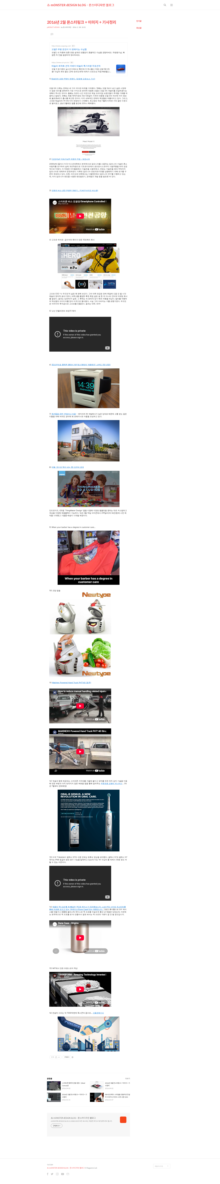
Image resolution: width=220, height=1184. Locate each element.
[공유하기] (56, 1057)
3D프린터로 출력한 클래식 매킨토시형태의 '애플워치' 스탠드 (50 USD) (81, 365)
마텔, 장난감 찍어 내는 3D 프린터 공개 (68, 467)
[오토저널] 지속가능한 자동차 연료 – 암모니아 (71, 159)
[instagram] (57, 1174)
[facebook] (47, 1174)
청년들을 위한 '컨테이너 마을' (64, 414)
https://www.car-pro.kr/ (60, 62)
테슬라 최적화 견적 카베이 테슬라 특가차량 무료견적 (76, 66)
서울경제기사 (98, 1013)
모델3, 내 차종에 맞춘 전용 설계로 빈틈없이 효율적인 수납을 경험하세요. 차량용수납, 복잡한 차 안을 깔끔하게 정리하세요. (88, 53)
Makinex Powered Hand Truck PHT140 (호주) (71, 682)
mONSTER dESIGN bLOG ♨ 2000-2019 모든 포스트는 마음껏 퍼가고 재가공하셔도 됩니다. (81, 1121)
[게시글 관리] (59, 1057)
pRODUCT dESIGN (53, 27)
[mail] (68, 1174)
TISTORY (50, 1164)
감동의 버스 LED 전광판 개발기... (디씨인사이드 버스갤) (75, 190)
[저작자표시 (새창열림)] (72, 1057)
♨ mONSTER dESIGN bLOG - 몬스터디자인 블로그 (80, 5)
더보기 (127, 1078)
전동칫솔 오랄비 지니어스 (111, 783)
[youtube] (62, 1174)
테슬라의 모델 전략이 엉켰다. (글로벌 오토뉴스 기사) (73, 79)
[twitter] (52, 1174)
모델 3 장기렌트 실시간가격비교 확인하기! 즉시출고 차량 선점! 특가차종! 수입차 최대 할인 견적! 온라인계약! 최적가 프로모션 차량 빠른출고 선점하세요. (81, 70)
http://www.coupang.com (61, 46)
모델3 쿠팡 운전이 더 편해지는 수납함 (69, 49)
